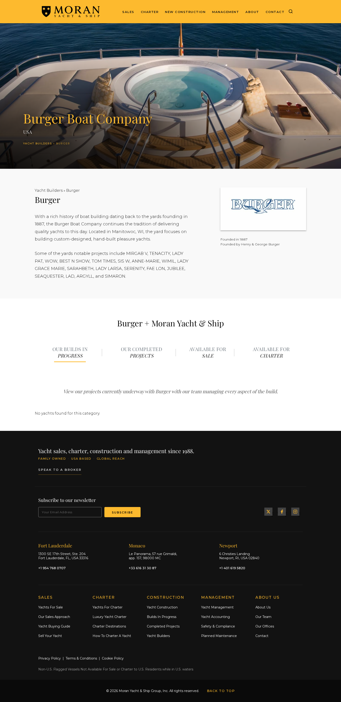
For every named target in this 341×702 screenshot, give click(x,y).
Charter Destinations (109, 626)
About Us (262, 607)
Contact (275, 12)
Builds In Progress (161, 617)
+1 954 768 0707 (52, 568)
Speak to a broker (59, 469)
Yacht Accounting (215, 617)
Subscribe (122, 512)
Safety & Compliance (218, 626)
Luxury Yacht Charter (109, 617)
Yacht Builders (37, 143)
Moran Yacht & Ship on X (268, 512)
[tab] (70, 352)
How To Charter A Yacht (112, 636)
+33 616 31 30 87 (142, 568)
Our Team (263, 617)
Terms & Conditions (81, 658)
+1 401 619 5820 (232, 568)
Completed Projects (163, 626)
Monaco (137, 545)
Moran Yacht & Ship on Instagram (295, 512)
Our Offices (264, 626)
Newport (228, 545)
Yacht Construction (162, 607)
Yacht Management (217, 607)
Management (225, 12)
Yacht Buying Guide (54, 626)
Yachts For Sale (50, 607)
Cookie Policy (113, 658)
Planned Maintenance (219, 636)
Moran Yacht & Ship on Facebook (282, 512)
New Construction (185, 12)
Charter (150, 12)
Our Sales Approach (54, 617)
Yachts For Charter (107, 607)
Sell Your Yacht (50, 636)
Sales (128, 12)
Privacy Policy (49, 658)
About (252, 12)
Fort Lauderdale (55, 545)
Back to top (221, 691)
